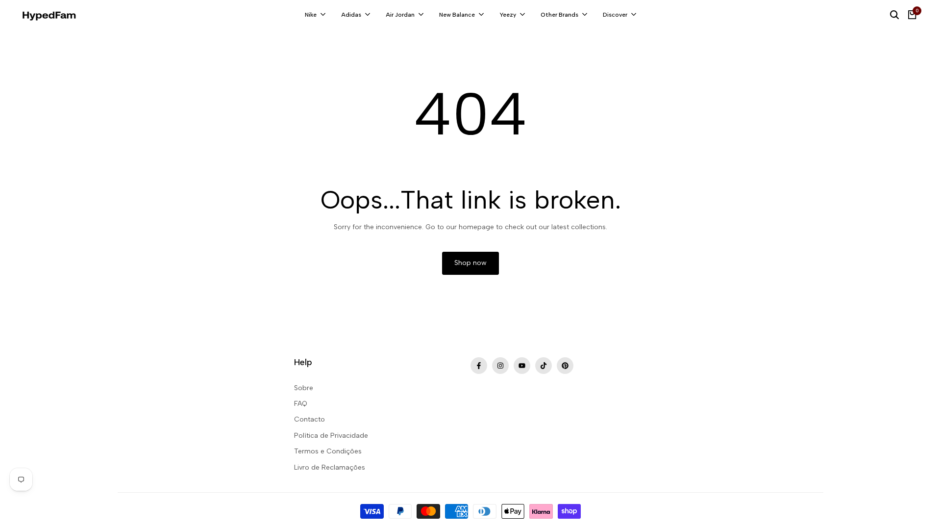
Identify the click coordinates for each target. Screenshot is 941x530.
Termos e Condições (328, 451)
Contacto (309, 419)
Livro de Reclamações (329, 467)
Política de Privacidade (331, 435)
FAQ (300, 403)
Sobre (303, 388)
